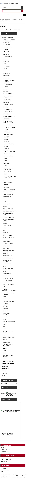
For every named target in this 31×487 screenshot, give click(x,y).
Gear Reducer (7, 225)
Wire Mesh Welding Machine (8, 356)
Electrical (14, 19)
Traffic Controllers (8, 337)
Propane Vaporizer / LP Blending (9, 293)
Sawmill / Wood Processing (7, 314)
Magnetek (6, 136)
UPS (4, 199)
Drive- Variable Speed (9, 151)
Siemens (6, 139)
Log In (2, 471)
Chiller (5, 68)
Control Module (7, 84)
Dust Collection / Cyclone (7, 97)
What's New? (6, 399)
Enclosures (6, 153)
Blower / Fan (6, 61)
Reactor (5, 306)
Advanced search (5, 449)
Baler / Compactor (8, 56)
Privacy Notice (5, 451)
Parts (4, 271)
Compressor (6, 75)
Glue (4, 228)
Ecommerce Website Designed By (8, 477)
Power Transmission (8, 284)
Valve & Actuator (7, 342)
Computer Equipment (8, 78)
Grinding (5, 232)
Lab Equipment (7, 248)
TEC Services (5, 368)
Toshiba (6, 146)
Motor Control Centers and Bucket (10, 177)
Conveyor (5, 86)
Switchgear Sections (9, 189)
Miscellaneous (7, 171)
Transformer (7, 196)
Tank (4, 324)
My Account (4, 468)
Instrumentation (7, 246)
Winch (4, 350)
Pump (4, 296)
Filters (5, 206)
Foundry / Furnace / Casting (8, 220)
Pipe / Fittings (6, 276)
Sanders (5, 311)
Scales (5, 317)
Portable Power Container (7, 281)
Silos (4, 319)
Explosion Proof (8, 156)
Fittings (5, 158)
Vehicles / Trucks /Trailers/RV (7, 345)
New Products (5, 461)
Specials (4, 359)
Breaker (5, 107)
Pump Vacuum (6, 303)
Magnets (5, 253)
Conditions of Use (5, 453)
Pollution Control (8, 278)
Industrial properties (8, 363)
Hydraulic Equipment (8, 237)
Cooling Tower (7, 89)
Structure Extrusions (9, 321)
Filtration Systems (8, 208)
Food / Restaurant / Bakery (8, 214)
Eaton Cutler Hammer (10, 127)
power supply (7, 180)
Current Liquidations (8, 361)
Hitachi (6, 129)
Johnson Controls (9, 134)
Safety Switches (7, 182)
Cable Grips (6, 114)
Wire (4, 353)
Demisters (5, 91)
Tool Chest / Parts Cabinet (8, 332)
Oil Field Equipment (8, 268)
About (4, 371)
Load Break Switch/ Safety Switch (8, 168)
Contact (4, 373)
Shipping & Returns (6, 459)
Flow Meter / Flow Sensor (10, 211)
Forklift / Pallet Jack (8, 217)
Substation (6, 187)
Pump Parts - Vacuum (8, 301)
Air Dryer (5, 49)
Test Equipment (7, 192)
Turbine (5, 339)
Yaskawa (6, 148)
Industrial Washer (8, 243)
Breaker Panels (7, 109)
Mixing (4, 266)
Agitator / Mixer (7, 42)
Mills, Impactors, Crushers (7, 261)
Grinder (5, 230)
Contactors (6, 118)
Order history (5, 470)
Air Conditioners (7, 47)
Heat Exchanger (7, 235)
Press (4, 286)
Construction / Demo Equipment (8, 81)
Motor (5, 174)
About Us (3, 447)
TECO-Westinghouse (9, 144)
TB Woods (6, 141)
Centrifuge (6, 66)
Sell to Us (5, 366)
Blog (3, 375)
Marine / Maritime (7, 255)
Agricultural (6, 44)
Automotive (6, 54)
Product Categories (7, 37)
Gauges (5, 223)
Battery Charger (8, 104)
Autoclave (6, 51)
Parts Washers (7, 273)
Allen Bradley (8, 125)
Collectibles (6, 73)
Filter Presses (7, 204)
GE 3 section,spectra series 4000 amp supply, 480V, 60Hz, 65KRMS (8, 435)
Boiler (4, 63)
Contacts (3, 458)
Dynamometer (6, 99)
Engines (5, 201)
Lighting (5, 165)
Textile (5, 329)
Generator (6, 163)
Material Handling (8, 258)
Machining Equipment (8, 250)
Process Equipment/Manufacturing (9, 290)
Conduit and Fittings (9, 116)
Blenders (5, 59)
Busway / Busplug (8, 111)
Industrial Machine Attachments (8, 240)
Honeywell (7, 132)
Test (4, 326)
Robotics (5, 308)
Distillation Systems (8, 93)
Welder (5, 348)
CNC (4, 71)
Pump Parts (6, 299)
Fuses (5, 160)
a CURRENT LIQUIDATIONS (9, 39)
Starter (5, 184)
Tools (4, 335)
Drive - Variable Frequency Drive (8, 122)
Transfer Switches (8, 194)
